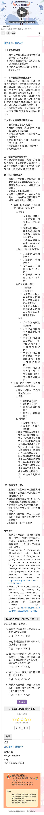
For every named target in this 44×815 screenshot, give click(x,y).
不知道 (27, 636)
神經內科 (19, 43)
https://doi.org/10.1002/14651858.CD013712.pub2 (24, 609)
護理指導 (8, 43)
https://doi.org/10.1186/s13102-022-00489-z (23, 582)
